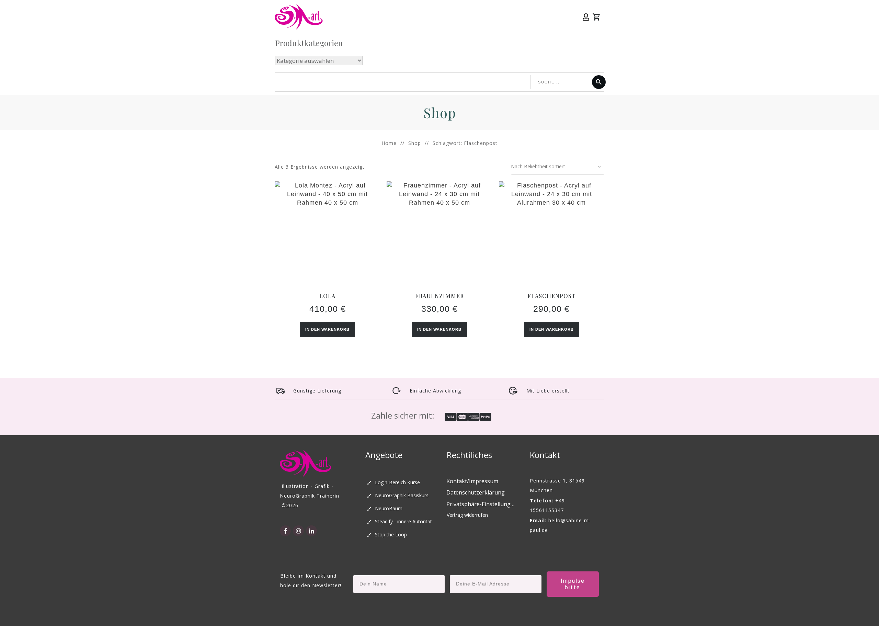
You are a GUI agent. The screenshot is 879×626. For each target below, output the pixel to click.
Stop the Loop (391, 534)
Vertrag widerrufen (467, 515)
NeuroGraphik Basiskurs (402, 495)
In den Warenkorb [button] (327, 329)
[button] (481, 504)
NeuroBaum (388, 508)
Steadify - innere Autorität (403, 521)
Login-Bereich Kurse (397, 482)
